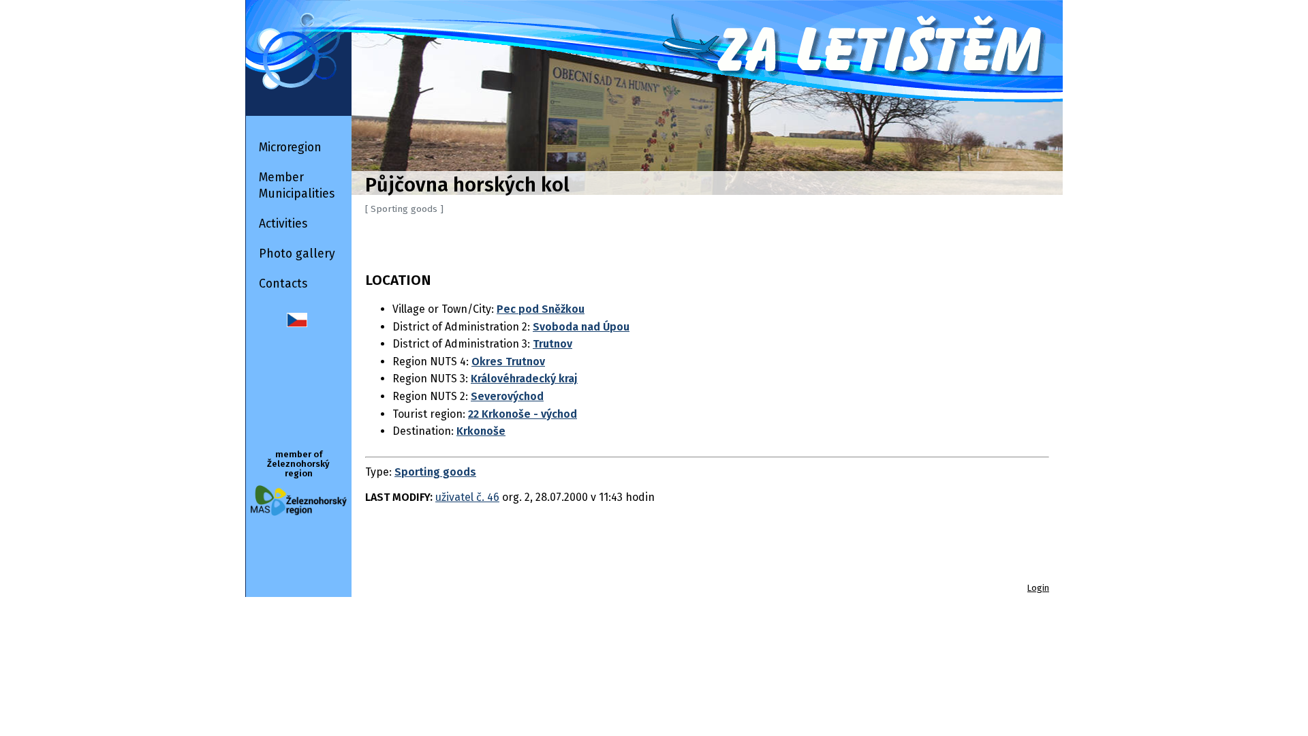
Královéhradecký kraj (524, 378)
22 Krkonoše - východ (522, 414)
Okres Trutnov (508, 361)
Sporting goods (435, 471)
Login (1038, 588)
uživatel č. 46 (467, 497)
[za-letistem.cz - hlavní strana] (654, 51)
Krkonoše (480, 431)
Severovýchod (507, 396)
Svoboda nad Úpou (581, 326)
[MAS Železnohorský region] (299, 512)
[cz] (297, 323)
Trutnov (552, 343)
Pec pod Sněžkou (541, 309)
